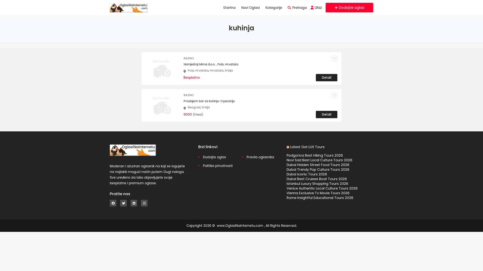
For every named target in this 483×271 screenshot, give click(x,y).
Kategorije (273, 7)
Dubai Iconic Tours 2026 (307, 174)
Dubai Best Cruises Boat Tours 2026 (317, 179)
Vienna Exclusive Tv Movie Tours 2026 (318, 193)
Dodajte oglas (351, 7)
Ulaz (318, 7)
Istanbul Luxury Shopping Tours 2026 (317, 183)
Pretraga (299, 7)
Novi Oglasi (250, 7)
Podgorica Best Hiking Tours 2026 (315, 155)
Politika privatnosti (218, 166)
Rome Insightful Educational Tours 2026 (320, 197)
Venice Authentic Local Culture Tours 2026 (322, 188)
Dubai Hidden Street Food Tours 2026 (318, 164)
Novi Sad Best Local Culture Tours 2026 (319, 160)
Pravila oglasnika (260, 157)
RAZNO (189, 58)
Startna (229, 7)
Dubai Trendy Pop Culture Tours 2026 (318, 169)
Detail (326, 77)
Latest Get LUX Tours (307, 147)
